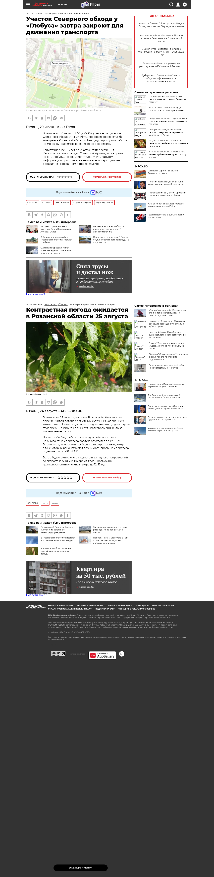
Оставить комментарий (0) (107, 177)
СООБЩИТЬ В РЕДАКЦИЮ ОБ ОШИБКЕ (136, 609)
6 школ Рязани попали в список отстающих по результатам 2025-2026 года (161, 52)
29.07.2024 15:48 (34, 13)
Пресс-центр (142, 606)
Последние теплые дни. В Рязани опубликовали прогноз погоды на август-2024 (111, 240)
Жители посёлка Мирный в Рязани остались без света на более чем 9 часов (161, 38)
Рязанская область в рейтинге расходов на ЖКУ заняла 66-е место (161, 65)
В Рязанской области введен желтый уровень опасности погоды (55, 551)
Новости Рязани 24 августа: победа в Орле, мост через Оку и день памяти (161, 25)
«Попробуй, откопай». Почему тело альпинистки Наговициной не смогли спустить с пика (167, 313)
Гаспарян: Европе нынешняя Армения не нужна (163, 172)
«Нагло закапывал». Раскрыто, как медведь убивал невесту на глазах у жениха (167, 154)
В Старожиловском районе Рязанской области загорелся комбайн (56, 240)
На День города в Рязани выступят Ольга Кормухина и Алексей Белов (55, 229)
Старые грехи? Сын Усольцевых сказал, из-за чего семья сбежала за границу (167, 99)
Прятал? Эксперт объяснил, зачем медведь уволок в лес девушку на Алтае (166, 346)
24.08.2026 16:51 (34, 304)
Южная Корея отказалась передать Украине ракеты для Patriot (166, 205)
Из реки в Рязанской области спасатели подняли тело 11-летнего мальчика (108, 229)
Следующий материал (80, 868)
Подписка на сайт (105, 609)
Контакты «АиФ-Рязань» (60, 606)
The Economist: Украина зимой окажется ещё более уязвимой (164, 396)
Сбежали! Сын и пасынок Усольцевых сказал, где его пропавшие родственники (168, 357)
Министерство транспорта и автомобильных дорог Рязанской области (63, 110)
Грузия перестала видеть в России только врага (166, 216)
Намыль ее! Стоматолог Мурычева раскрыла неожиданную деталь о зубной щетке (167, 324)
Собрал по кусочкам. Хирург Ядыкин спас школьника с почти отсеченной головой (168, 121)
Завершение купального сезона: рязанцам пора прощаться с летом (110, 530)
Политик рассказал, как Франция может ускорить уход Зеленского (165, 183)
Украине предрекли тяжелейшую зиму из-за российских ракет (165, 429)
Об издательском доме (119, 606)
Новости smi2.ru (37, 294)
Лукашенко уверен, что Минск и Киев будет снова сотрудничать (167, 418)
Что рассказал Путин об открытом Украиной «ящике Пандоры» (166, 385)
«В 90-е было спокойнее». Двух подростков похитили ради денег (166, 109)
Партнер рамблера (77, 654)
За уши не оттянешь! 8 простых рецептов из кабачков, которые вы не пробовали (168, 143)
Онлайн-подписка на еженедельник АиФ (70, 609)
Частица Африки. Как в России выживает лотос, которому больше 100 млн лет (167, 335)
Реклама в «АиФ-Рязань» (90, 606)
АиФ (45, 394)
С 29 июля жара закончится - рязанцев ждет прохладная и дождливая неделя (55, 250)
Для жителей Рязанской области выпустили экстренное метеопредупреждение (57, 530)
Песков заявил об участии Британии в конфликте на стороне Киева (167, 194)
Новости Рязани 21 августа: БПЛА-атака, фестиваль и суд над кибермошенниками (111, 540)
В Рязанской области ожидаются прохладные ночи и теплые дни (57, 539)
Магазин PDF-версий (163, 606)
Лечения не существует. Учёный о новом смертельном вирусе (166, 366)
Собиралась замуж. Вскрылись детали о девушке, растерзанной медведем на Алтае (166, 132)
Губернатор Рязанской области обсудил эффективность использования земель (161, 78)
